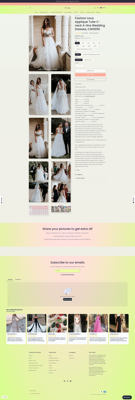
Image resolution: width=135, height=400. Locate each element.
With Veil (78, 60)
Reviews (51, 373)
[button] (30, 7)
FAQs (30, 358)
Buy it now (90, 74)
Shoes (50, 365)
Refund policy (32, 370)
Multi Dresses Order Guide (36, 365)
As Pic (78, 54)
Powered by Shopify (102, 394)
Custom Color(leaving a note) (91, 54)
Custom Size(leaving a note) (84, 49)
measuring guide (89, 96)
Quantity (77, 63)
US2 (83, 43)
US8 (99, 43)
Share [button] (78, 170)
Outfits (51, 368)
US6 (94, 43)
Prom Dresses (52, 363)
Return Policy (32, 360)
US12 (83, 46)
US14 (89, 46)
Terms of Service (33, 368)
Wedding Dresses (53, 358)
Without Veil (88, 60)
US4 (88, 43)
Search (31, 355)
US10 (77, 46)
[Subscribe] (78, 270)
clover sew (96, 394)
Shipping (77, 38)
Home (50, 355)
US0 (77, 43)
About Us (71, 355)
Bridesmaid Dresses (54, 360)
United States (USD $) (35, 393)
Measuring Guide (33, 363)
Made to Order (53, 370)
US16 (95, 46)
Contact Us (72, 358)
